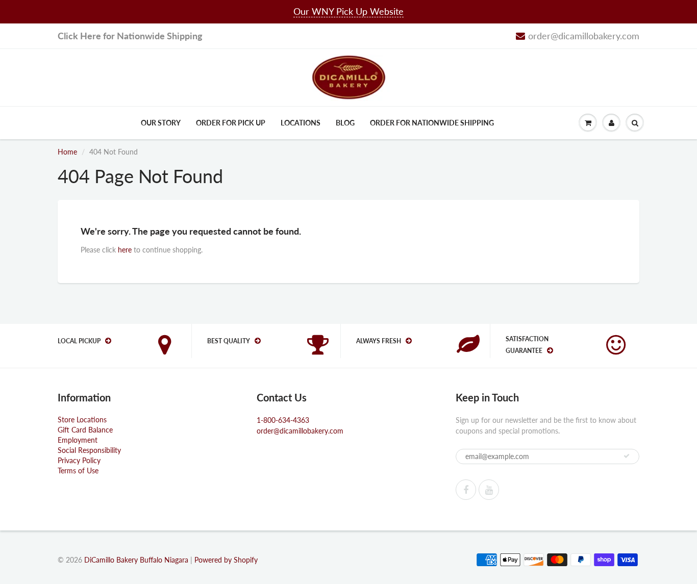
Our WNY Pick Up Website (348, 11)
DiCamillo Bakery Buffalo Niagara (136, 559)
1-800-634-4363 (283, 420)
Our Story (161, 122)
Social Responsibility (89, 450)
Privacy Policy (79, 460)
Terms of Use (78, 470)
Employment (77, 440)
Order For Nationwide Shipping (432, 122)
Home (67, 151)
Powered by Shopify (226, 559)
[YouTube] (489, 489)
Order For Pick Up (230, 122)
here (125, 249)
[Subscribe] (626, 456)
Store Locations (82, 419)
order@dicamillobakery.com (583, 35)
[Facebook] (466, 489)
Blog (345, 122)
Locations (300, 122)
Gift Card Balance (85, 429)
